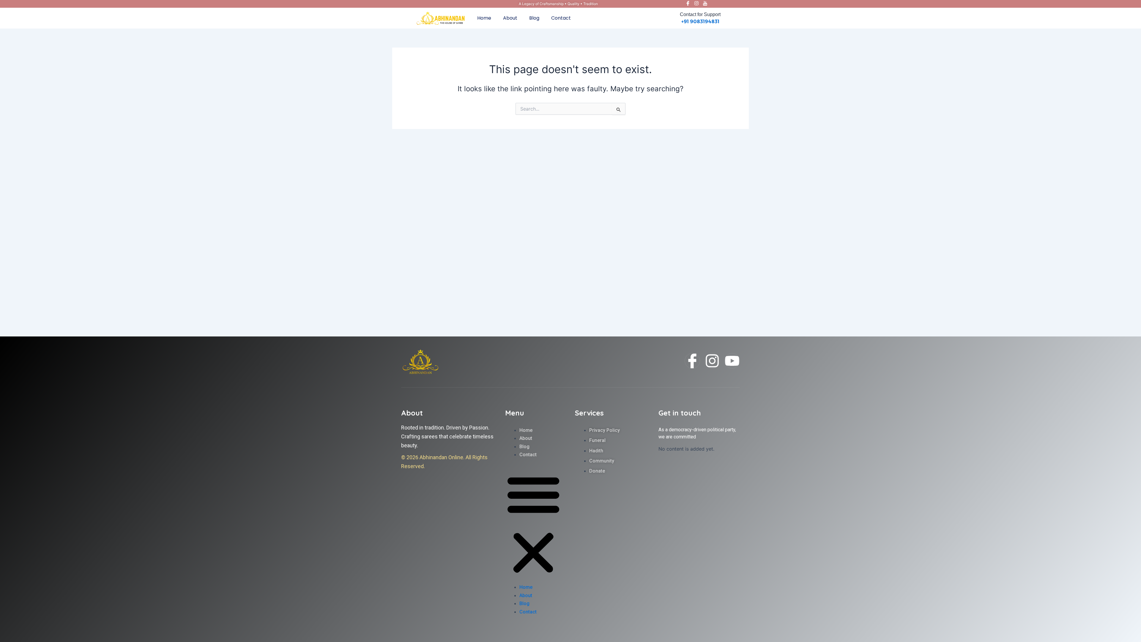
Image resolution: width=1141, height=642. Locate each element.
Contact (561, 18)
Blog (534, 18)
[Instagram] (696, 4)
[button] (533, 524)
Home (484, 18)
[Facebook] (687, 4)
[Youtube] (705, 4)
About (510, 18)
